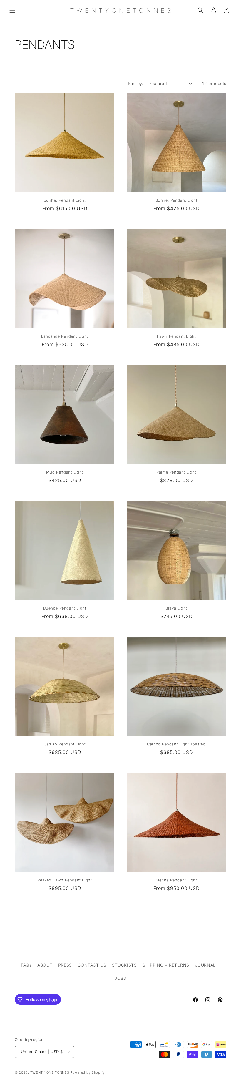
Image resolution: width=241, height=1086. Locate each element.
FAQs (26, 964)
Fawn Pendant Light (176, 336)
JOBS (120, 978)
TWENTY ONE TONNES (49, 1072)
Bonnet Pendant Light (176, 200)
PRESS (65, 964)
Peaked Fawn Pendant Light (65, 880)
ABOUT (44, 964)
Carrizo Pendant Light (65, 744)
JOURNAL (205, 964)
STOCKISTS (124, 964)
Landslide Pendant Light (64, 336)
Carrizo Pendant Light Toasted (176, 744)
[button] (12, 10)
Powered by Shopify (87, 1072)
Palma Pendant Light (176, 472)
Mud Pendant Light (64, 472)
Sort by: (135, 83)
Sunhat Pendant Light (65, 200)
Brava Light (176, 608)
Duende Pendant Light (64, 608)
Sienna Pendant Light (176, 880)
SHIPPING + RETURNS (166, 964)
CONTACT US (92, 964)
